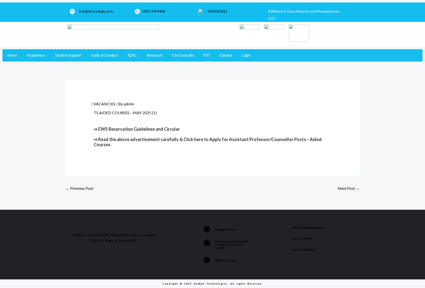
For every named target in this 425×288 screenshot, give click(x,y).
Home (12, 55)
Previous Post (79, 188)
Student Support (68, 55)
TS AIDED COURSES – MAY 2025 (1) (125, 112)
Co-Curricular (183, 55)
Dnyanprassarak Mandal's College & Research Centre (232, 245)
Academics (36, 55)
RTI (207, 55)
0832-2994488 (302, 238)
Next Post (349, 188)
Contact (225, 55)
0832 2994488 (154, 11)
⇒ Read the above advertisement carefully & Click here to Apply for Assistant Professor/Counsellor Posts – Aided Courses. (208, 142)
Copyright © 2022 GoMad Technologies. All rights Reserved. (212, 283)
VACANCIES (104, 103)
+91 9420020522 (303, 250)
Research (154, 55)
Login (246, 55)
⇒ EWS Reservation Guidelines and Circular (137, 129)
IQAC (132, 55)
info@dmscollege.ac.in (96, 11)
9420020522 (217, 11)
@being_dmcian (225, 260)
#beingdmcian (224, 229)
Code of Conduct (104, 55)
